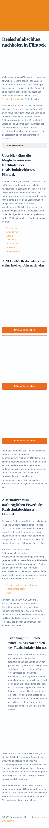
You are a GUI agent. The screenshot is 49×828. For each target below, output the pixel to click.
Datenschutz (8, 821)
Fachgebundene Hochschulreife (21, 585)
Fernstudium (12, 243)
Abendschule (12, 232)
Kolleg (9, 236)
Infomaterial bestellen (24, 330)
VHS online (12, 228)
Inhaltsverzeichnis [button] (15, 145)
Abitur (9, 593)
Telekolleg (11, 240)
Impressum (40, 817)
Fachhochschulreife (15, 589)
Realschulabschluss (12, 99)
